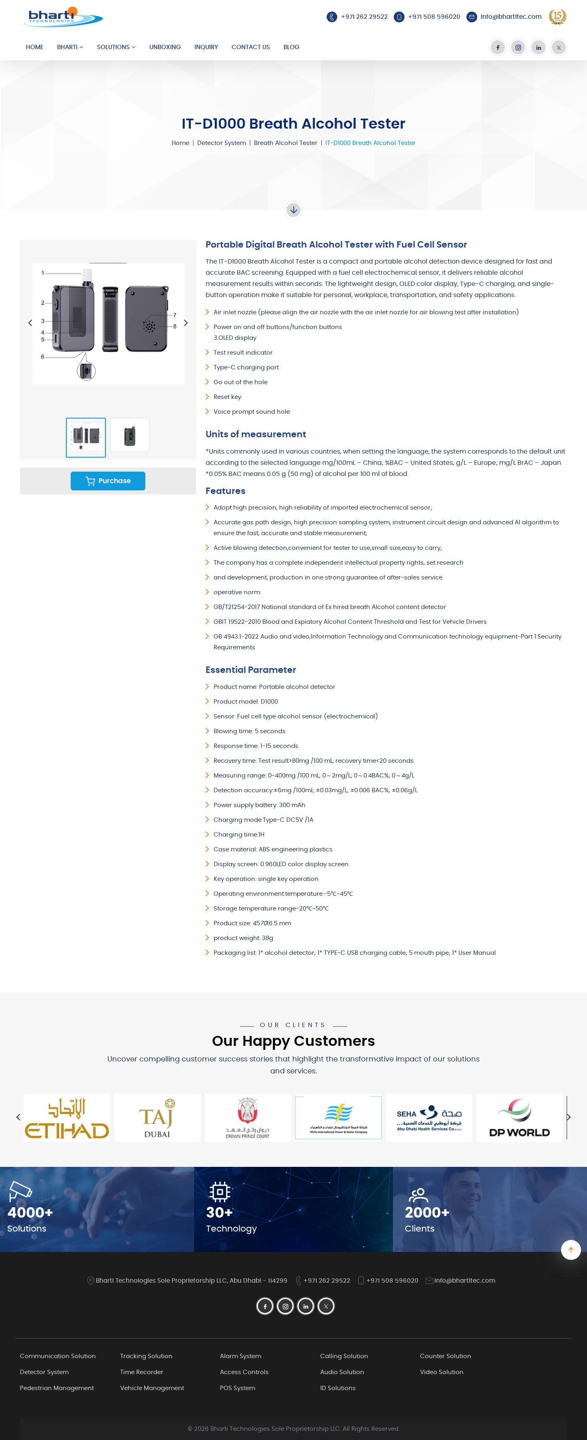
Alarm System (240, 1356)
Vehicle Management (152, 1388)
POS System (237, 1388)
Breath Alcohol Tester (285, 143)
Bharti (67, 47)
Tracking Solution (146, 1356)
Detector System (221, 143)
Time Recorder (141, 1372)
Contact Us (251, 47)
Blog (291, 47)
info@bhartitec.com (465, 1281)
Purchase (114, 481)
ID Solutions (338, 1388)
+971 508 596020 (392, 1281)
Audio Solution (342, 1372)
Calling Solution (344, 1356)
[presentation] (30, 322)
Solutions (113, 47)
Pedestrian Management (57, 1388)
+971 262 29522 (326, 1281)
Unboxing (165, 47)
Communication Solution (58, 1356)
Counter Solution (445, 1356)
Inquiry (206, 47)
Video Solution (442, 1372)
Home (35, 47)
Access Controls (244, 1372)
